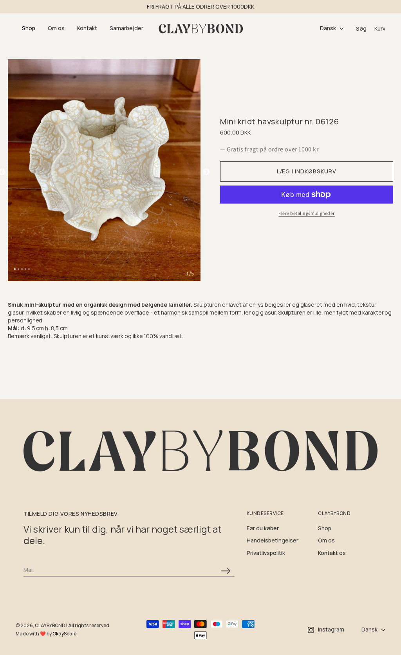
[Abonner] (226, 571)
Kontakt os (332, 553)
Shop (324, 528)
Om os (326, 540)
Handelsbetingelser (272, 540)
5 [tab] (29, 269)
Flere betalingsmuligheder (306, 213)
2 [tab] (18, 269)
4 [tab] (25, 269)
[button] (29, 28)
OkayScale (64, 633)
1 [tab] (15, 269)
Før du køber (263, 528)
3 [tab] (22, 269)
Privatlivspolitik (266, 553)
